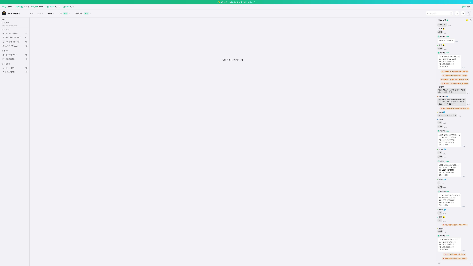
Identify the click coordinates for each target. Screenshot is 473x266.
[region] (454, 142)
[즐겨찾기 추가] (26, 33)
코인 (30, 13)
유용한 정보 (81, 13)
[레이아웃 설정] (457, 13)
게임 (63, 13)
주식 (39, 13)
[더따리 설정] (463, 13)
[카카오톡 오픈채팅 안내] (467, 20)
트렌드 (50, 13)
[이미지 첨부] (439, 263)
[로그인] (469, 13)
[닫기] (470, 2)
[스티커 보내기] (471, 263)
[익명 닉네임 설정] (470, 20)
